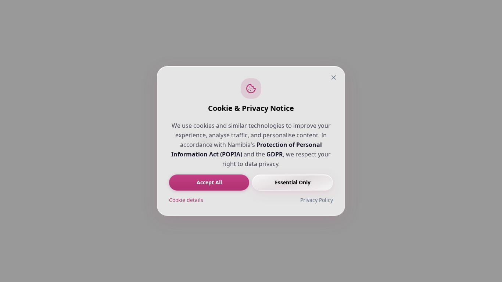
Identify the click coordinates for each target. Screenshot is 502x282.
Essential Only (293, 182)
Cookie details (186, 199)
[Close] (334, 77)
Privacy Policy (316, 199)
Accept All (209, 182)
